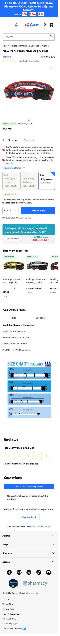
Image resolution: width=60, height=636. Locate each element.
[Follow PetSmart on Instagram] (19, 572)
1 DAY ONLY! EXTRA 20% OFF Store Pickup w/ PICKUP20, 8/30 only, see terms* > (29, 8)
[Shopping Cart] (51, 25)
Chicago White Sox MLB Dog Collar (35, 281)
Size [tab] (14, 317)
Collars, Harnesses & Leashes (24, 45)
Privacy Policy (8, 609)
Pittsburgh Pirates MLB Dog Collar (11, 281)
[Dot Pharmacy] (35, 583)
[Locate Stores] (45, 25)
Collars (45, 45)
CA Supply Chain (10, 619)
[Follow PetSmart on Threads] (28, 572)
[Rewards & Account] (16, 25)
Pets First (6, 56)
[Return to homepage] (32, 25)
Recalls (5, 599)
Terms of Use (7, 604)
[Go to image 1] (29, 120)
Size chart (29, 140)
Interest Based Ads (10, 614)
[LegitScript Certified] (13, 583)
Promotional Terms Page (39, 526)
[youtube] (48, 572)
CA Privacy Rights (10, 624)
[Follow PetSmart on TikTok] (38, 572)
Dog (4, 45)
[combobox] (29, 37)
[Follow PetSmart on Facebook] (9, 572)
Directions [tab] (41, 317)
